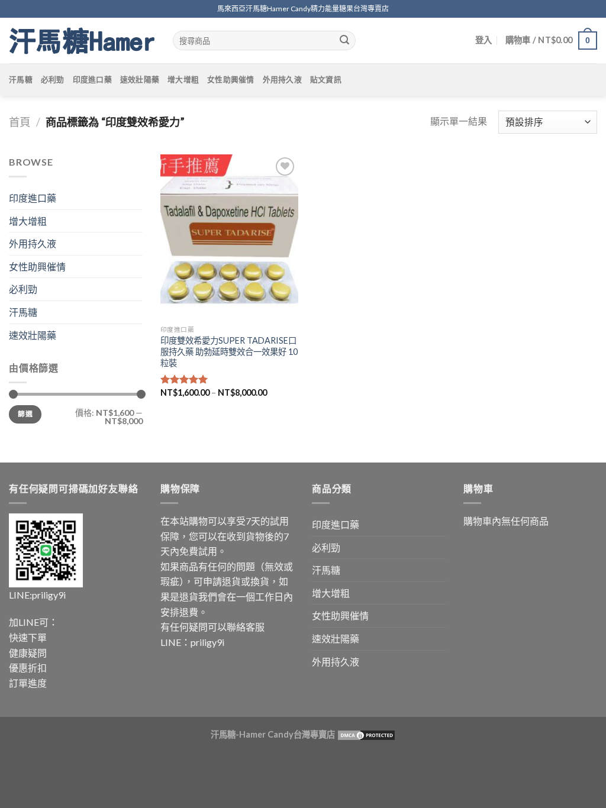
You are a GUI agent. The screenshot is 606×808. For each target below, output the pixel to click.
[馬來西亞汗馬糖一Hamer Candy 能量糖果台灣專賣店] (82, 41)
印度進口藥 (92, 79)
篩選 (25, 413)
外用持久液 (282, 79)
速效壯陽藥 (139, 79)
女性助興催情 (230, 79)
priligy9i (49, 594)
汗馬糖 (21, 79)
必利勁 (53, 79)
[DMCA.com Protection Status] (365, 734)
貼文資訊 (325, 79)
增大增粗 (183, 79)
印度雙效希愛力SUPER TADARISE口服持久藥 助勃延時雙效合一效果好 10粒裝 (229, 351)
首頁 (19, 121)
